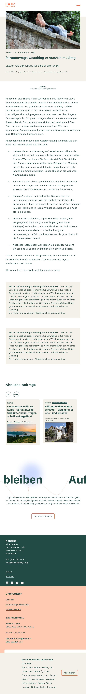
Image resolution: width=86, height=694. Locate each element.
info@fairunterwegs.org (17, 562)
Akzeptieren (69, 673)
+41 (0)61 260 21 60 (15, 559)
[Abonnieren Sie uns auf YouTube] (22, 583)
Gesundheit (48, 72)
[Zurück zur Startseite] (10, 5)
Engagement (20, 72)
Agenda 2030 (10, 72)
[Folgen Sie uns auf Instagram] (12, 583)
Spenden (10, 600)
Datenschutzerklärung (43, 687)
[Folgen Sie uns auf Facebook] (17, 583)
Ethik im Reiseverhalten (34, 72)
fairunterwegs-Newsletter (17, 604)
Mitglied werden (13, 609)
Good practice (58, 72)
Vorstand (10, 576)
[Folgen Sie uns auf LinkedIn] (7, 583)
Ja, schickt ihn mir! (43, 516)
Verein (9, 572)
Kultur (66, 72)
